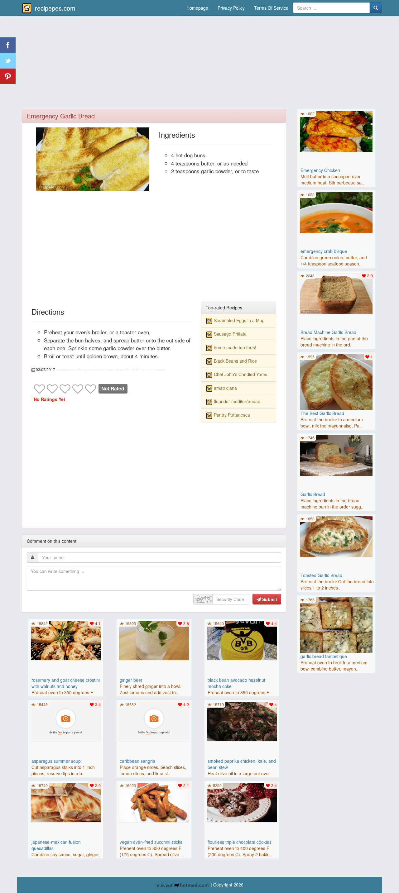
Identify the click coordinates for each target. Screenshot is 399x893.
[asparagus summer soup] (66, 721)
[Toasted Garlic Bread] (336, 536)
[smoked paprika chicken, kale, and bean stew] (242, 721)
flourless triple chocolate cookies (240, 842)
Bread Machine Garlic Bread (328, 332)
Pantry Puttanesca (232, 415)
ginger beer (131, 680)
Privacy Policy (231, 8)
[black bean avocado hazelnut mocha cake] (242, 640)
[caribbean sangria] (154, 721)
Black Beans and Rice (235, 361)
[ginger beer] (154, 640)
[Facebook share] (8, 45)
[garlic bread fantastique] (336, 633)
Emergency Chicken (320, 170)
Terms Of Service (271, 8)
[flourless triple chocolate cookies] (242, 802)
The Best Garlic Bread (322, 413)
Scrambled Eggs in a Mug (239, 320)
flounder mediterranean (237, 401)
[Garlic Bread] (336, 455)
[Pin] (8, 76)
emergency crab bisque (323, 251)
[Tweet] (8, 61)
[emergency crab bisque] (336, 212)
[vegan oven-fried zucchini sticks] (154, 802)
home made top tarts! (235, 347)
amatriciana (225, 388)
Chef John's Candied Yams (240, 374)
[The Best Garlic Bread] (336, 390)
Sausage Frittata (230, 334)
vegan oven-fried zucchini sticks (151, 842)
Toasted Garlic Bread (321, 575)
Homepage (197, 8)
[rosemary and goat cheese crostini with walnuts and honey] (66, 640)
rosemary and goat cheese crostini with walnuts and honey (65, 683)
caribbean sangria (137, 761)
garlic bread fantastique (323, 656)
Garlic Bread (312, 494)
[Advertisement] (199, 64)
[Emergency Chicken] (336, 131)
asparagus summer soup (56, 761)
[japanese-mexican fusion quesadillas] (66, 802)
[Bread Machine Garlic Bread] (336, 293)
